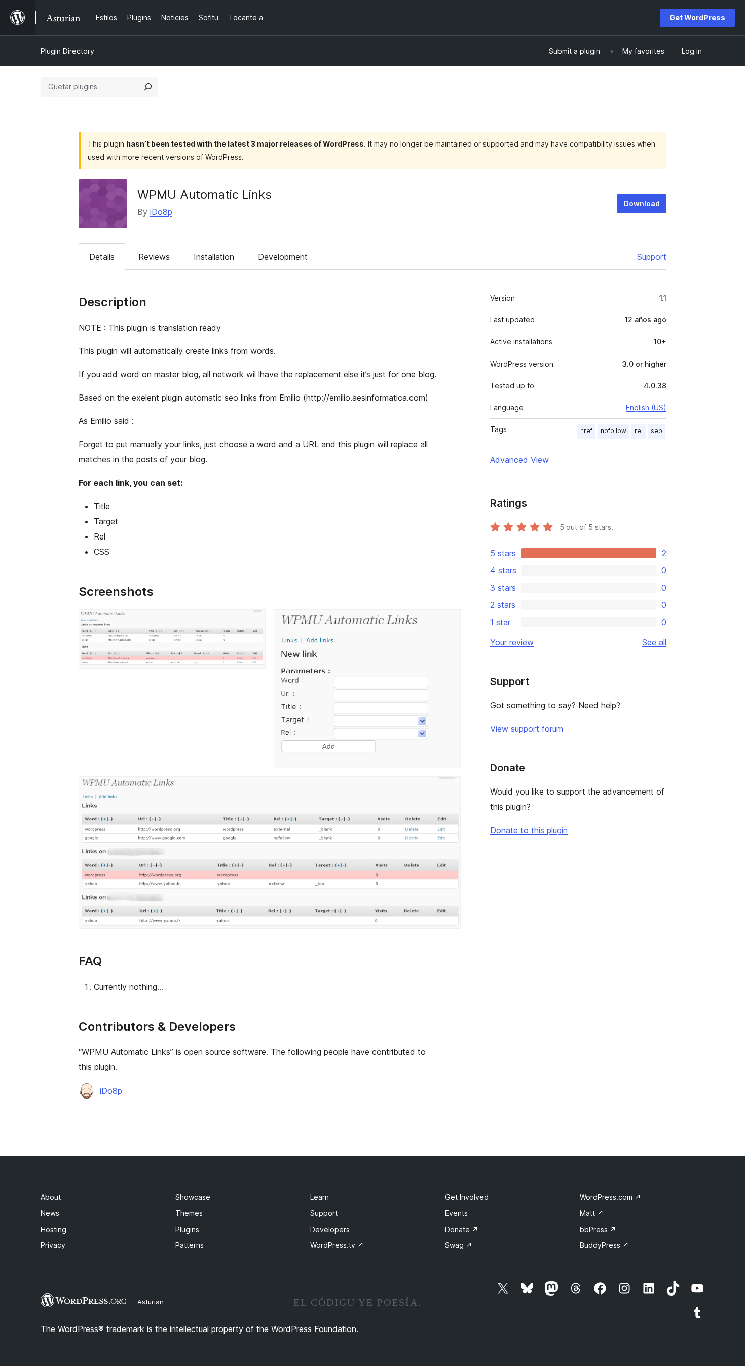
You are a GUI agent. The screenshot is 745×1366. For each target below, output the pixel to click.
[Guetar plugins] (148, 87)
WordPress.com (610, 1197)
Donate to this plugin (529, 830)
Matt (592, 1213)
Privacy (53, 1245)
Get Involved (467, 1197)
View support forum (526, 729)
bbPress (598, 1229)
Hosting (53, 1229)
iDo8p (161, 212)
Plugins (187, 1229)
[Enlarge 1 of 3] (252, 623)
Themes (189, 1213)
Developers (330, 1229)
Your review (512, 642)
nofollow (613, 431)
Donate (461, 1229)
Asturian (150, 1302)
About (51, 1197)
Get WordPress (697, 17)
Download (642, 203)
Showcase (192, 1197)
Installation (214, 256)
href (586, 431)
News (50, 1213)
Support (651, 256)
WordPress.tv (337, 1245)
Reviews (154, 256)
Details (102, 256)
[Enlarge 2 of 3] (447, 623)
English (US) (646, 407)
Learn (319, 1197)
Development (283, 256)
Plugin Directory (67, 51)
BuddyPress (604, 1245)
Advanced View (519, 460)
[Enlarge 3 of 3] (447, 790)
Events (456, 1213)
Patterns (189, 1245)
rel (639, 431)
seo (656, 431)
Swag (458, 1245)
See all (654, 642)
